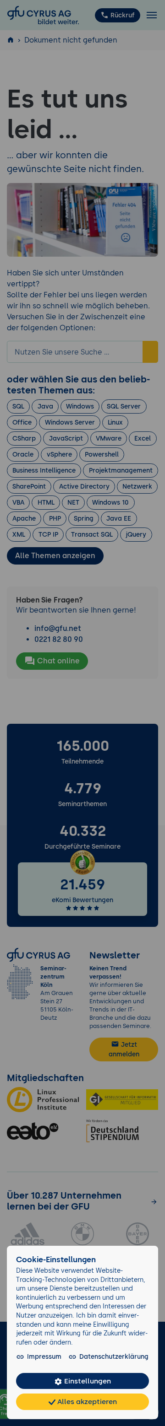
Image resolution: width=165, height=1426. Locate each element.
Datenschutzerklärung (113, 1356)
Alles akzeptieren (86, 1401)
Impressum (44, 1356)
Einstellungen (86, 1381)
